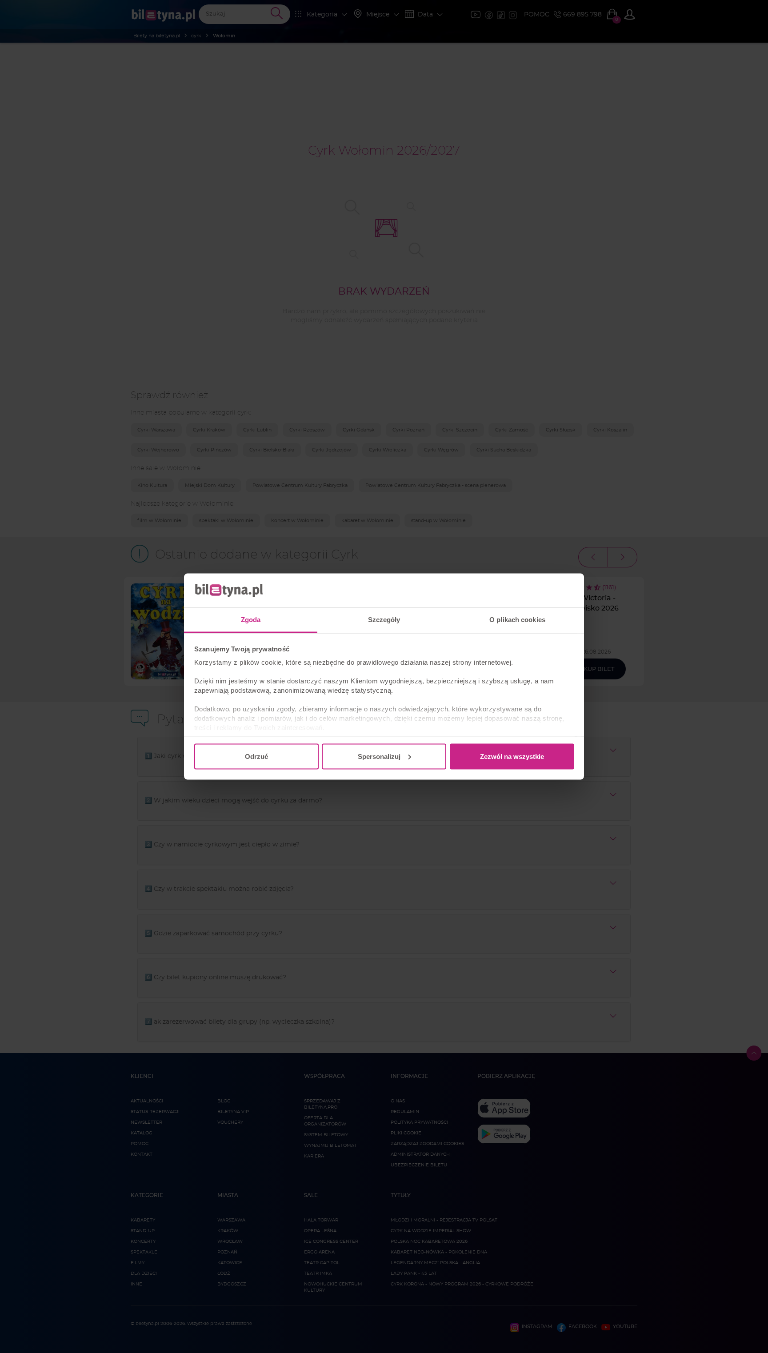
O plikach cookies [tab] (517, 619)
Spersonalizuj (379, 756)
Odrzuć (256, 756)
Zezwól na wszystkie (512, 756)
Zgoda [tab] (251, 619)
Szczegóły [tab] (384, 619)
